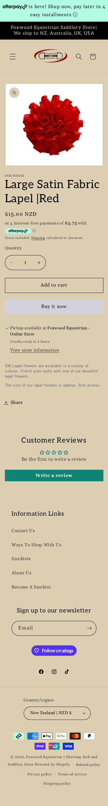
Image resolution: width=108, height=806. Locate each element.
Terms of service (72, 774)
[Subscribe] (89, 628)
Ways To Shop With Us (36, 545)
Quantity (13, 248)
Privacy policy (39, 774)
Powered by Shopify (52, 764)
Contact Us (23, 531)
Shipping (38, 238)
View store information (34, 350)
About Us (21, 573)
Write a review (54, 475)
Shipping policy (57, 783)
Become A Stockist (31, 587)
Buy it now (54, 307)
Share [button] (17, 402)
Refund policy (88, 765)
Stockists (21, 559)
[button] (13, 57)
